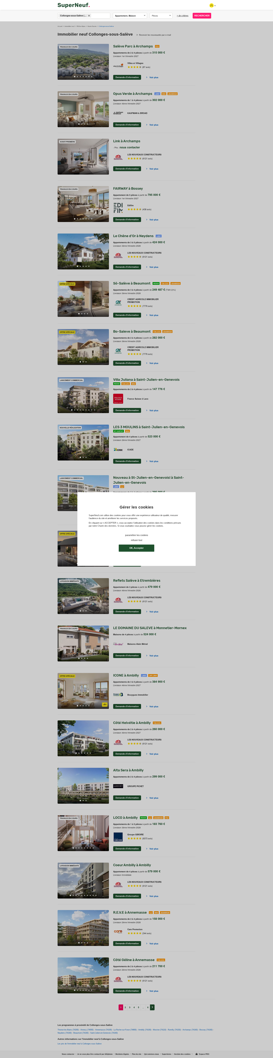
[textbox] (94, 15)
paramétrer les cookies (136, 535)
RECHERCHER (202, 15)
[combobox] (84, 16)
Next (107, 62)
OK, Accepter (136, 548)
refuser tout (136, 540)
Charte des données (107, 526)
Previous (60, 62)
